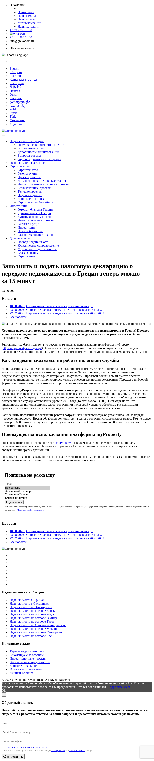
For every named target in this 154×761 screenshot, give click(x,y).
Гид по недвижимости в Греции (39, 159)
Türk (13, 116)
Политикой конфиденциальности (30, 510)
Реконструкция (28, 173)
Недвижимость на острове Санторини (36, 632)
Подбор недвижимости (33, 242)
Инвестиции (18, 206)
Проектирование (29, 177)
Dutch (13, 94)
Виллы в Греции (29, 224)
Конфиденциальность (24, 665)
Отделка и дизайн (30, 195)
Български (17, 83)
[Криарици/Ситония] (27, 498)
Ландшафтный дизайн (33, 198)
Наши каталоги (28, 26)
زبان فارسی (18, 105)
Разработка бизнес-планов (36, 234)
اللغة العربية (17, 124)
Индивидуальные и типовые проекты (43, 184)
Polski (13, 109)
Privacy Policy (58, 750)
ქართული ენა (20, 102)
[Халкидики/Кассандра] (27, 491)
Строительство (20, 166)
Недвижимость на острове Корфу (32, 610)
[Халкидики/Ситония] (27, 494)
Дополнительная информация (38, 152)
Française (16, 98)
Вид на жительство (31, 148)
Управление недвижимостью (37, 249)
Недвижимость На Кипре (27, 162)
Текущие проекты (30, 191)
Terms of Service (77, 750)
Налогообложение (30, 231)
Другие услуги (20, 238)
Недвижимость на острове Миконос (34, 628)
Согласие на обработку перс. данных (27, 747)
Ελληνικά (16, 72)
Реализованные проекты (34, 188)
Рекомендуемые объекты (27, 655)
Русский (15, 75)
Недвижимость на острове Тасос (32, 621)
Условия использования (26, 669)
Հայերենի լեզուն (23, 79)
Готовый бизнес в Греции (35, 209)
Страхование (26, 256)
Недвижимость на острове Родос (32, 614)
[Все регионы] (27, 488)
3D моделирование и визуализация (42, 180)
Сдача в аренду (28, 252)
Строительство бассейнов (35, 202)
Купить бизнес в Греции (34, 213)
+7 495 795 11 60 (21, 30)
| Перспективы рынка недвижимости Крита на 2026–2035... (58, 313)
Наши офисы (26, 19)
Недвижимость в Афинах (27, 600)
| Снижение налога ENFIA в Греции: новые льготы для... (56, 309)
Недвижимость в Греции (27, 141)
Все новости (18, 317)
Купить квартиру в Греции (36, 216)
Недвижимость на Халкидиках (31, 607)
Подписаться (14, 502)
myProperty (63, 442)
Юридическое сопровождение (38, 245)
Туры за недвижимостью (27, 651)
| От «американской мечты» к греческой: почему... (51, 306)
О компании (26, 12)
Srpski (14, 113)
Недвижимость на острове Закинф (33, 618)
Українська (17, 120)
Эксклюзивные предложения (30, 662)
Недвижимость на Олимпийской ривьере (38, 625)
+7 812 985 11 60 (21, 37)
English (14, 68)
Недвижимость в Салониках (29, 603)
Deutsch (15, 91)
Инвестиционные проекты (36, 220)
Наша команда (27, 15)
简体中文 (16, 87)
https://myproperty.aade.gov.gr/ (22, 348)
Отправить (13, 756)
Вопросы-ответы (29, 155)
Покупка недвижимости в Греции (41, 144)
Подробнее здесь (118, 687)
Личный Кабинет (21, 673)
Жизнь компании (29, 23)
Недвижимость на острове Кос (31, 636)
